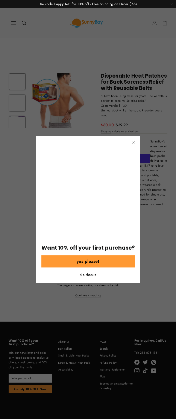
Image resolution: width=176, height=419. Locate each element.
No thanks (88, 274)
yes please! (88, 261)
